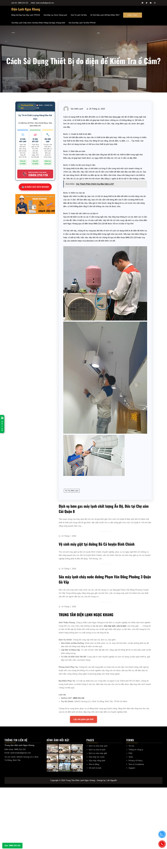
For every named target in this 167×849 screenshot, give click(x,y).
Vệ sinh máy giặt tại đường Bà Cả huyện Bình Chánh (97, 544)
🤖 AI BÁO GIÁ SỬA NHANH (35, 187)
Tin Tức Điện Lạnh (71, 491)
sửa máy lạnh (109, 626)
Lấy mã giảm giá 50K (83, 719)
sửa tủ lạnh (121, 626)
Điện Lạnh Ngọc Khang (25, 9)
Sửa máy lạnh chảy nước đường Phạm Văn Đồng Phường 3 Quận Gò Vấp (105, 579)
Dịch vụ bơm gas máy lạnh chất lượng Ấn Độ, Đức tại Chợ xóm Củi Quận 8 (104, 508)
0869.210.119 (78, 698)
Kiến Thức (132, 15)
